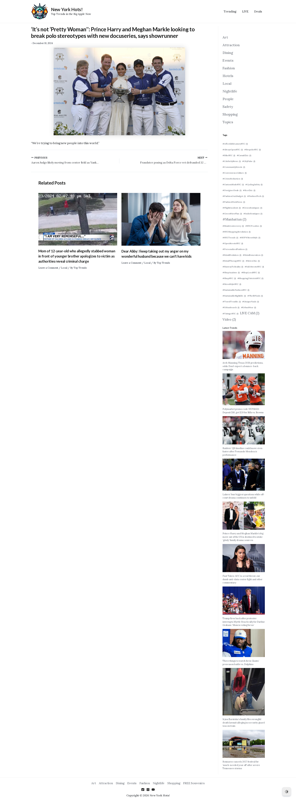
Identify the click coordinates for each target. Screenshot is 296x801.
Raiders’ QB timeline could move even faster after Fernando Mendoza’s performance (242, 451)
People (228, 99)
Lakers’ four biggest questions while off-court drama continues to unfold (243, 496)
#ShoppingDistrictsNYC (250, 278)
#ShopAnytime (231, 272)
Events (228, 60)
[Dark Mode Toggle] (286, 791)
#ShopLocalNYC (250, 272)
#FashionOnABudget (234, 196)
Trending (230, 11)
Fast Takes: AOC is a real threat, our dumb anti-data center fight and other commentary (242, 579)
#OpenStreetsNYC (233, 243)
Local (64, 267)
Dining (228, 53)
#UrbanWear (248, 307)
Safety (228, 106)
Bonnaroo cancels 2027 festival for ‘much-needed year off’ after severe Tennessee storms (241, 765)
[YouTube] (153, 789)
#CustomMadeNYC (233, 184)
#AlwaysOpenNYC (233, 149)
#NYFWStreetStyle (250, 237)
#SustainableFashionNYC (236, 290)
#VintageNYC (230, 313)
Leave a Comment (48, 267)
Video (229, 319)
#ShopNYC (229, 278)
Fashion (229, 68)
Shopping (230, 114)
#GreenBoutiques (252, 207)
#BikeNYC (229, 155)
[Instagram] (148, 789)
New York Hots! (67, 9)
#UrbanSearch (231, 307)
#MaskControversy (233, 226)
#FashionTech (255, 196)
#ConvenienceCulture (234, 173)
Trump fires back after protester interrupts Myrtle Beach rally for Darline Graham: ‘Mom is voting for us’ (244, 622)
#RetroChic (253, 261)
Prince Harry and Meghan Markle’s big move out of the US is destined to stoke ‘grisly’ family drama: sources (243, 537)
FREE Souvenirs (194, 783)
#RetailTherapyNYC (233, 261)
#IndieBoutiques (252, 213)
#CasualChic (244, 155)
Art (225, 37)
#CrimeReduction (233, 178)
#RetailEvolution (232, 255)
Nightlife (230, 91)
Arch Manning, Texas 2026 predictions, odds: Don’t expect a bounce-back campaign (243, 366)
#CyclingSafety (254, 184)
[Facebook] (142, 789)
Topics (228, 122)
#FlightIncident (232, 207)
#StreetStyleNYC (232, 284)
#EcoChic (249, 190)
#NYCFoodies (253, 226)
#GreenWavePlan (232, 213)
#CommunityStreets (234, 167)
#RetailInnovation (253, 255)
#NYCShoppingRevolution (237, 231)
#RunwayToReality (233, 266)
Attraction (231, 45)
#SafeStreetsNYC (254, 266)
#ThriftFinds (255, 295)
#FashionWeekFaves (234, 202)
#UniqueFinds (250, 301)
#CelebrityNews (232, 161)
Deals (258, 11)
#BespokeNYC (252, 149)
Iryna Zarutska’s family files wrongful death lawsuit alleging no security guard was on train (243, 722)
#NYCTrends (230, 237)
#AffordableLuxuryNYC (235, 143)
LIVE (245, 11)
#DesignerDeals (232, 190)
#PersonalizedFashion (235, 249)
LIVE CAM (249, 313)
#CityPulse (248, 161)
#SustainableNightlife (234, 295)
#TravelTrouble (232, 301)
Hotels (228, 76)
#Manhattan (234, 219)
